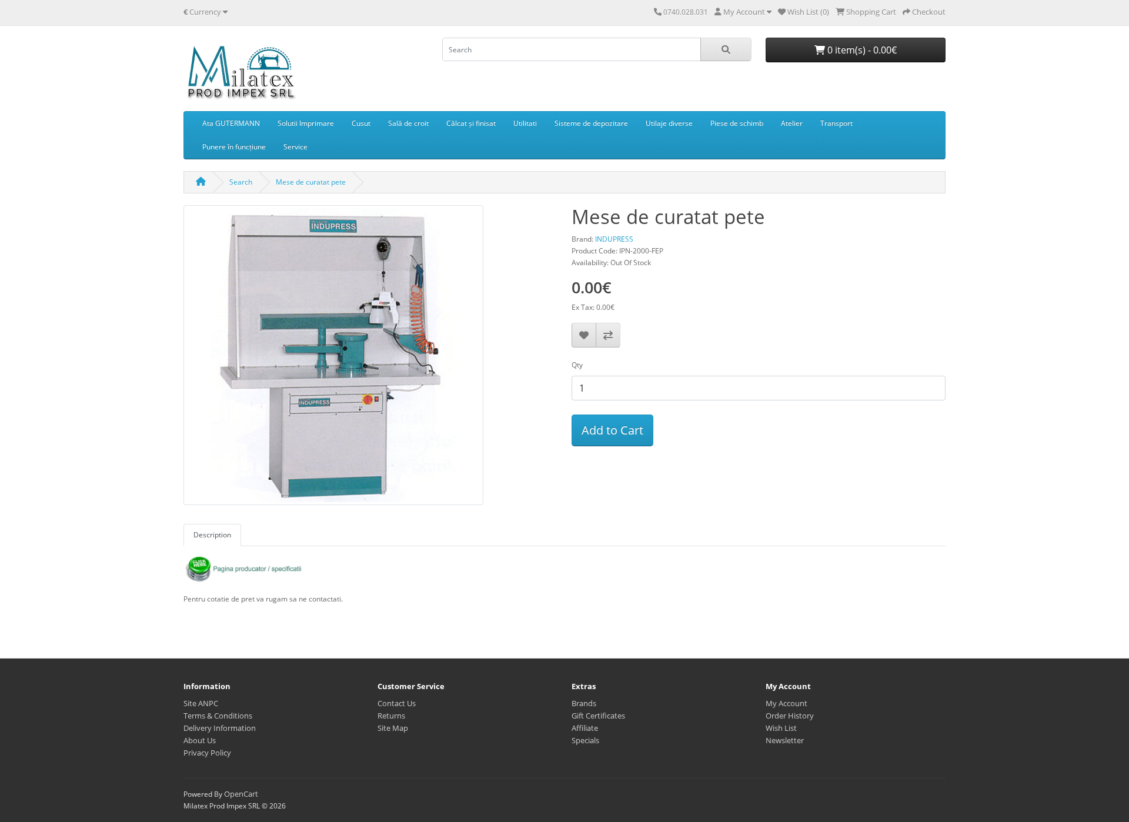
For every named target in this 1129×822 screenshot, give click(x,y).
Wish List (781, 728)
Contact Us (397, 703)
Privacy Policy (207, 752)
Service (295, 147)
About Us (199, 740)
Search (240, 182)
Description (212, 535)
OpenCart (241, 793)
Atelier (792, 123)
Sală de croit (408, 123)
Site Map (393, 728)
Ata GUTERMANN (231, 123)
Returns (391, 715)
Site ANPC (200, 703)
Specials (585, 740)
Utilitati (525, 123)
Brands (584, 703)
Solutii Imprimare (306, 123)
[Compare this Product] (608, 335)
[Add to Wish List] (584, 335)
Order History (790, 715)
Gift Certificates (598, 715)
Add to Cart (612, 430)
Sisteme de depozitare (591, 123)
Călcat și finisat (471, 123)
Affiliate (585, 728)
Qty (577, 365)
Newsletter (785, 740)
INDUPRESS (614, 239)
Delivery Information (219, 728)
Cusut (361, 123)
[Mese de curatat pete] (333, 359)
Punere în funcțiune (234, 147)
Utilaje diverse (669, 123)
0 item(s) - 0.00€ (861, 50)
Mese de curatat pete (311, 182)
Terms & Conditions (217, 715)
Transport (836, 123)
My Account (786, 703)
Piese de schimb (736, 123)
